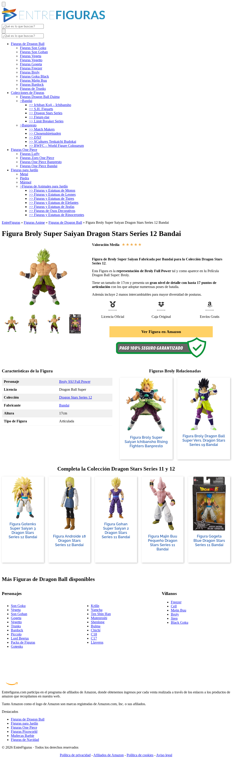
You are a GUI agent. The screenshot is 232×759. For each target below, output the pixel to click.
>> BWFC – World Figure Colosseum (56, 146)
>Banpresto (28, 125)
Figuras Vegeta (30, 56)
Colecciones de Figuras (27, 93)
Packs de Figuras (23, 642)
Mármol (25, 182)
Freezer (176, 602)
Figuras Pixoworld (24, 731)
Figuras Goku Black (34, 76)
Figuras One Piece (24, 150)
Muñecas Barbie (22, 736)
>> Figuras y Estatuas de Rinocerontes (56, 215)
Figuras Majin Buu (33, 80)
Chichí (95, 630)
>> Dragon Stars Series (45, 113)
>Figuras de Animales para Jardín (44, 186)
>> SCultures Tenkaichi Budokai (52, 141)
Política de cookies (140, 755)
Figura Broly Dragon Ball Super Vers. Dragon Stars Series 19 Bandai (203, 440)
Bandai (64, 405)
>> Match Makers (42, 129)
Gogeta (16, 618)
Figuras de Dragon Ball (27, 44)
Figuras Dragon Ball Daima (40, 97)
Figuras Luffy (30, 154)
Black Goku (179, 622)
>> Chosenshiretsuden (45, 133)
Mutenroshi (99, 618)
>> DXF (35, 137)
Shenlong (97, 622)
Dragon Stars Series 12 (75, 397)
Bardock (17, 630)
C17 (94, 638)
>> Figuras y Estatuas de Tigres (51, 198)
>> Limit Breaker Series (46, 121)
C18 (94, 634)
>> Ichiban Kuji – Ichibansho (50, 105)
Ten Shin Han (101, 614)
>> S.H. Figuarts (41, 109)
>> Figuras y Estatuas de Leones (52, 194)
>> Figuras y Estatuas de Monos (52, 190)
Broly (175, 614)
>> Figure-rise (39, 117)
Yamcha (96, 610)
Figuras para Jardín (24, 170)
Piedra (24, 178)
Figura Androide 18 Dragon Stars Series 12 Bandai (69, 540)
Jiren (174, 618)
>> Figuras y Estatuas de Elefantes (53, 203)
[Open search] (3, 31)
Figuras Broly (30, 72)
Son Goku (18, 606)
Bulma (95, 626)
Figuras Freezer (31, 68)
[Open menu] (3, 4)
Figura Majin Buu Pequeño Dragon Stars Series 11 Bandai (162, 542)
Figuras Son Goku (33, 48)
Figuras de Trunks (33, 88)
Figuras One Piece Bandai (38, 166)
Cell (174, 606)
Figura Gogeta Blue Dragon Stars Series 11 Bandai (209, 540)
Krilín (95, 606)
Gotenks (17, 646)
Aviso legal (164, 755)
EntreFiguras (11, 222)
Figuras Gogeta (31, 64)
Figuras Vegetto (31, 60)
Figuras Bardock (32, 84)
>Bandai (26, 101)
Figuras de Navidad (25, 740)
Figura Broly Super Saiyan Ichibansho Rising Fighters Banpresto (146, 441)
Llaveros (97, 642)
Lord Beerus (20, 638)
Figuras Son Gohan (34, 52)
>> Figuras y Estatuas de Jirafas (51, 207)
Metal (24, 174)
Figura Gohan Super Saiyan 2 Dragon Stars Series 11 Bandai (116, 530)
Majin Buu (178, 610)
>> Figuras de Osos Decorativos (52, 211)
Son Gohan (19, 614)
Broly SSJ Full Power (74, 381)
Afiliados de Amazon (108, 755)
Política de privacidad (75, 755)
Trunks (16, 626)
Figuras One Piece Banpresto (41, 162)
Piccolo (16, 634)
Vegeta (16, 610)
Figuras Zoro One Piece (37, 158)
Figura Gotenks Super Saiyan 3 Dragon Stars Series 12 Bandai (23, 530)
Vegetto (16, 622)
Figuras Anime (34, 222)
